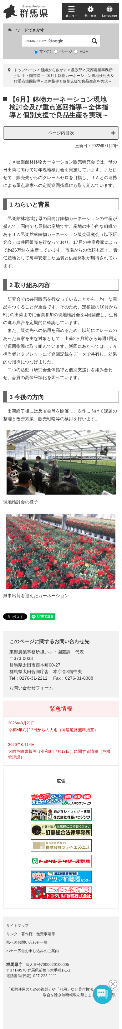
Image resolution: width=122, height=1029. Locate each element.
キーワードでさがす (26, 30)
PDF (83, 51)
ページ (66, 51)
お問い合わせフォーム (31, 687)
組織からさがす (54, 70)
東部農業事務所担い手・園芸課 (40, 651)
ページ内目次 (61, 132)
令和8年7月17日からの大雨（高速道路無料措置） (53, 729)
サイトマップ (17, 925)
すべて (46, 51)
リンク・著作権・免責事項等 (30, 934)
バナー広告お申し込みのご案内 (32, 951)
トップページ (25, 70)
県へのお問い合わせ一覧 (27, 942)
